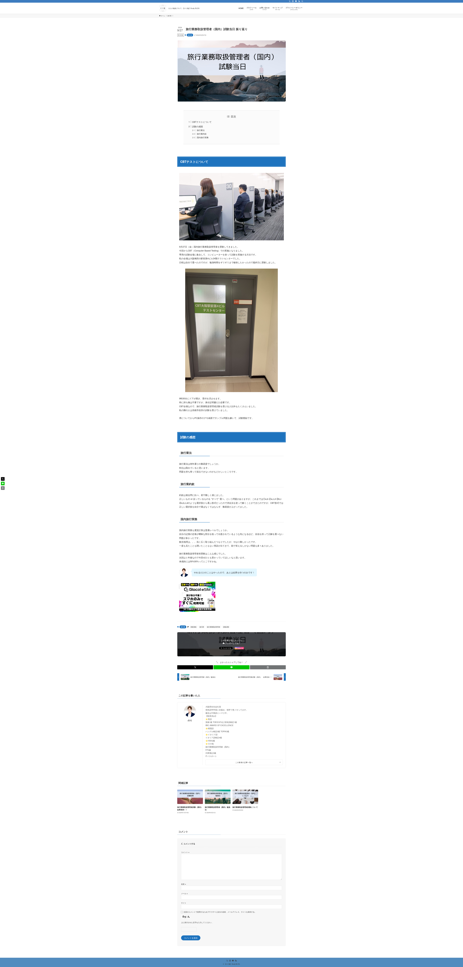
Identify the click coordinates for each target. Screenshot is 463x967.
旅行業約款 (202, 133)
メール (184, 893)
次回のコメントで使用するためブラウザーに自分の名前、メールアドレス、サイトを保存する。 (220, 912)
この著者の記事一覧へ (244, 762)
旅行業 (190, 35)
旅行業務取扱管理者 (213, 627)
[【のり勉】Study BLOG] (162, 8)
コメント (185, 852)
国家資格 (193, 627)
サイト (183, 903)
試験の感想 (197, 126)
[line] (296, 1)
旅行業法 (201, 130)
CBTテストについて (202, 121)
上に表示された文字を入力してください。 (197, 922)
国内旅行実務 (202, 137)
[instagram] (292, 1)
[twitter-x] (289, 1)
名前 (183, 884)
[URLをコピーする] (268, 667)
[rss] (299, 1)
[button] (195, 667)
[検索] (302, 1)
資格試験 (226, 627)
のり (190, 720)
